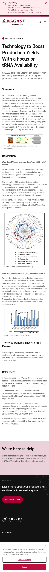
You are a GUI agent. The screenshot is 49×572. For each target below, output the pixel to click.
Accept (24, 567)
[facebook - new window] (19, 519)
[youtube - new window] (12, 519)
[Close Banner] (46, 3)
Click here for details (33, 12)
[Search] (40, 22)
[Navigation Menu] (45, 22)
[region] (24, 557)
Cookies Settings (24, 559)
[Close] (46, 545)
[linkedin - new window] (4, 519)
